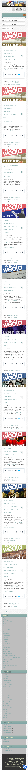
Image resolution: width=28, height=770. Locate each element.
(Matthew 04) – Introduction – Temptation (9, 173)
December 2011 (7, 713)
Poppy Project (6, 643)
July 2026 (5, 674)
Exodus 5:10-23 (12, 301)
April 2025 (6, 694)
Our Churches (6, 635)
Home (4, 628)
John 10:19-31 (15, 587)
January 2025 (6, 698)
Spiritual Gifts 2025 (9, 390)
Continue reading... (9, 247)
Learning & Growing (8, 630)
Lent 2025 (6, 337)
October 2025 (7, 686)
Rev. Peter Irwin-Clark (14, 81)
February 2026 (7, 680)
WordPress (6, 741)
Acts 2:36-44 (18, 522)
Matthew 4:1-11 (8, 186)
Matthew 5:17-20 (13, 83)
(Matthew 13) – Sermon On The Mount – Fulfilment (10, 56)
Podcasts (5, 641)
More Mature (6, 633)
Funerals (5, 626)
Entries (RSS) (6, 748)
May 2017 (5, 709)
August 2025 (6, 688)
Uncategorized (7, 732)
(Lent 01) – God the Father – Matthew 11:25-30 (10, 343)
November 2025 (7, 684)
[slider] (9, 74)
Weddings (5, 663)
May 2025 (5, 692)
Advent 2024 (7, 448)
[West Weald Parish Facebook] (13, 9)
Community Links (7, 622)
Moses (5, 281)
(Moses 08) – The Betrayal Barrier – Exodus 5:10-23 (10, 288)
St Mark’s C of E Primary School (11, 657)
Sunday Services (7, 659)
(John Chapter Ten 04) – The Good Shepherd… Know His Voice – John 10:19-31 (10, 571)
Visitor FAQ (6, 661)
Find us (5, 724)
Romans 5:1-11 (12, 479)
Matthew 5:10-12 (8, 131)
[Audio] (21, 56)
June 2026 (6, 676)
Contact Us (6, 624)
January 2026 (6, 682)
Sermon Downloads (8, 653)
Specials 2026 (7, 220)
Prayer (5, 645)
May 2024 (6, 704)
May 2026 (5, 678)
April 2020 (6, 706)
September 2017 (7, 707)
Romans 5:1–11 (12, 464)
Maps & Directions (8, 631)
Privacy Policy (6, 647)
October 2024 (7, 702)
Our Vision (6, 639)
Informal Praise (15, 201)
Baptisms (5, 618)
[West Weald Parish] (14, 3)
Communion (14, 146)
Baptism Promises (8, 500)
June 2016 (5, 711)
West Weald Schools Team (10, 665)
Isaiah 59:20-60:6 (13, 260)
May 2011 (5, 717)
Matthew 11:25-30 (16, 356)
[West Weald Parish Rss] (20, 9)
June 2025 (6, 690)
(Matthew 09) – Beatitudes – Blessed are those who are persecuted (10, 115)
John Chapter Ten (8, 561)
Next (7, 611)
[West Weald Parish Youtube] (17, 9)
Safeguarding (6, 651)
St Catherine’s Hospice (9, 655)
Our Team (5, 637)
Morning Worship (15, 84)
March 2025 (6, 696)
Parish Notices (7, 726)
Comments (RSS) (7, 750)
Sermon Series (7, 728)
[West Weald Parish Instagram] (24, 9)
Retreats (5, 649)
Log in (4, 739)
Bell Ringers (6, 620)
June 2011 (5, 715)
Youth (4, 667)
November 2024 (7, 700)
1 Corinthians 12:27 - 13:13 (15, 412)
